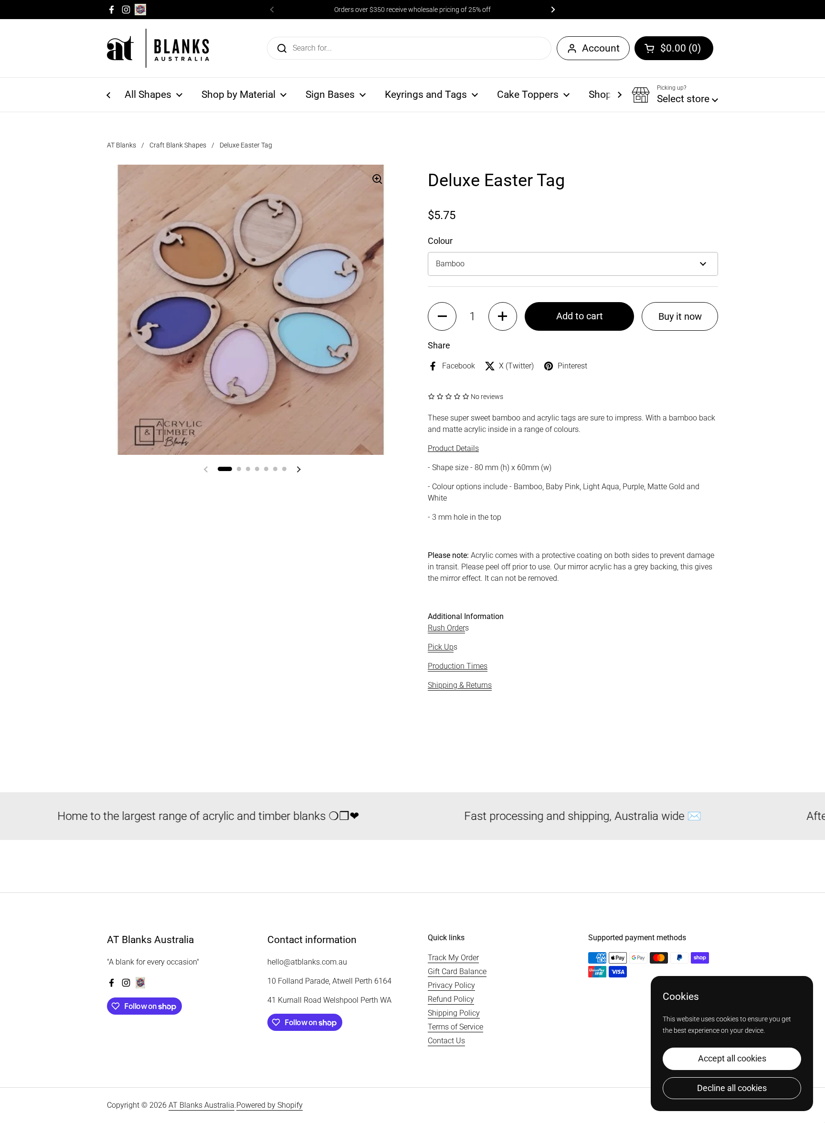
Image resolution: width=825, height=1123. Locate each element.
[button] (674, 48)
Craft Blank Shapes (177, 145)
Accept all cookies (732, 1058)
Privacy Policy (451, 985)
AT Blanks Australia (201, 1105)
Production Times (457, 666)
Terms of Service (455, 1026)
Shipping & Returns (460, 685)
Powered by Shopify (269, 1105)
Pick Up (441, 646)
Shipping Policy (454, 1013)
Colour (440, 241)
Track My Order (453, 957)
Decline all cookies (732, 1088)
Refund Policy (451, 999)
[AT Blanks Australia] (158, 48)
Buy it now (680, 316)
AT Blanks (121, 145)
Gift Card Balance (457, 971)
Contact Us (446, 1040)
